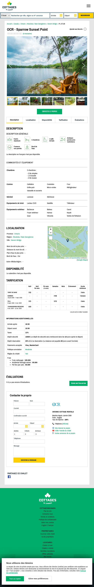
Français (51, 525)
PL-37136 (62, 24)
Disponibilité (47, 120)
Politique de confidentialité (47, 520)
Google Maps (82, 260)
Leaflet (67, 258)
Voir (26, 353)
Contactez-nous (47, 514)
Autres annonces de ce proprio (65, 433)
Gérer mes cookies (47, 522)
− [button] (50, 232)
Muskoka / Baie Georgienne (23, 237)
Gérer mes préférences (38, 579)
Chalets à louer (48, 545)
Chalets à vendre (47, 548)
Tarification (63, 120)
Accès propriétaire (47, 537)
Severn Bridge (16, 240)
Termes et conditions (47, 517)
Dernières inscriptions (47, 551)
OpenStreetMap (75, 258)
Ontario (17, 234)
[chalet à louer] (9, 10)
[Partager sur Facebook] (9, 477)
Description (14, 120)
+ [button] (50, 229)
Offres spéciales (47, 554)
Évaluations (79, 120)
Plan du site (47, 511)
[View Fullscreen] (50, 238)
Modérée (28, 349)
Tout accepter (15, 579)
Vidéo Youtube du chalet (63, 431)
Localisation (31, 120)
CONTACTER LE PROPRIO (49, 111)
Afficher (65, 424)
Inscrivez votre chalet (47, 534)
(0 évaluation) (27, 34)
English (44, 525)
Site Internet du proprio (62, 428)
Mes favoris (47, 557)
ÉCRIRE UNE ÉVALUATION (78, 383)
